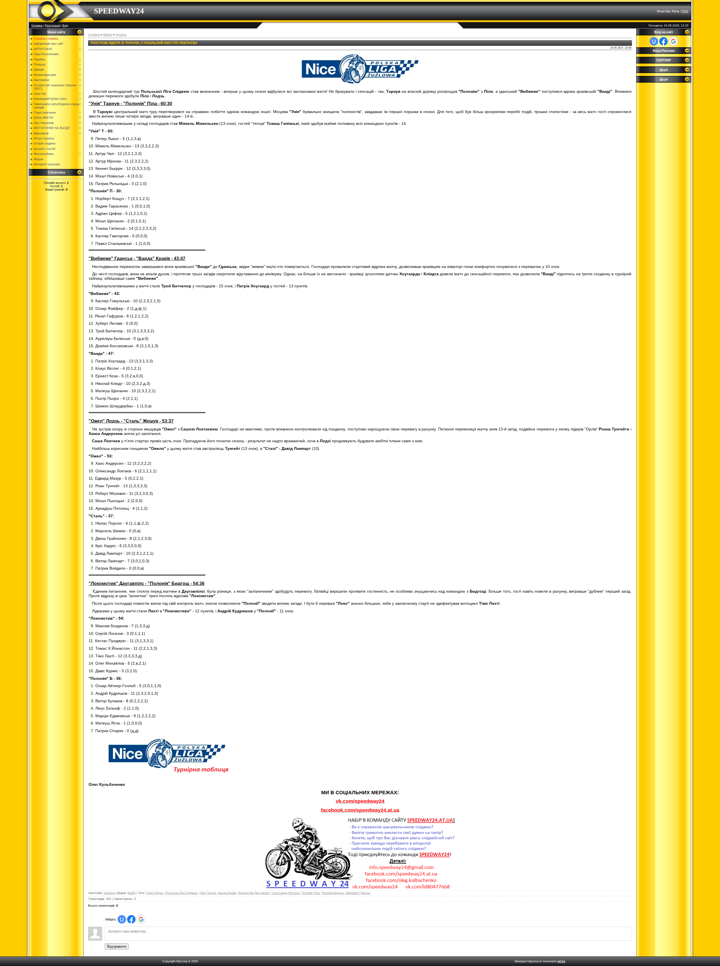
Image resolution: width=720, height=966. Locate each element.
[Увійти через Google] (141, 919)
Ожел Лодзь (154, 893)
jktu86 (131, 893)
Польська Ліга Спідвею (181, 893)
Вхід (65, 25)
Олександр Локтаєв (285, 893)
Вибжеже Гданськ (358, 893)
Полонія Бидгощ (332, 893)
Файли (107, 34)
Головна (37, 25)
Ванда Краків (227, 893)
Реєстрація (52, 25)
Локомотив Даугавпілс (254, 893)
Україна (120, 34)
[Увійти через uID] (122, 919)
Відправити (116, 946)
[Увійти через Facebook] (131, 919)
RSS (685, 11)
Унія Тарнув (207, 893)
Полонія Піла (310, 893)
